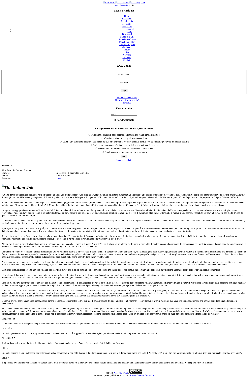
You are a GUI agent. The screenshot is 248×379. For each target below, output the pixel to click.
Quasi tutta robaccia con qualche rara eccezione (125, 138)
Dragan (59, 178)
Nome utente (124, 74)
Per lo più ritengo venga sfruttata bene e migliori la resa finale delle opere (125, 145)
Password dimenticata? (127, 97)
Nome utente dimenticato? (127, 100)
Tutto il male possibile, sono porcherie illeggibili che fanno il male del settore (125, 135)
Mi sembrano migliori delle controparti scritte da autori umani (125, 148)
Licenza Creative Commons (141, 375)
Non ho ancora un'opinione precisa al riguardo (125, 152)
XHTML (118, 373)
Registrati (127, 102)
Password (124, 82)
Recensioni (125, 5)
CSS (126, 373)
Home (115, 5)
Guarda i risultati (123, 160)
